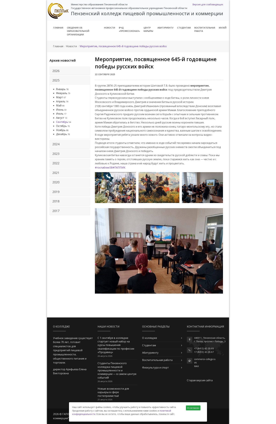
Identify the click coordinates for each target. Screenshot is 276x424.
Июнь (60, 109)
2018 (55, 201)
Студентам (184, 27)
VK (195, 362)
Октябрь (61, 126)
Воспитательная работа (204, 29)
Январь (60, 89)
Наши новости (108, 326)
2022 (55, 163)
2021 (55, 173)
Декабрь (61, 134)
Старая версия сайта (200, 380)
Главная (58, 27)
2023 (55, 154)
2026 (55, 71)
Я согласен (193, 407)
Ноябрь (60, 130)
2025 (55, 80)
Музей (222, 27)
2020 (55, 182)
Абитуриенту (165, 27)
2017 (55, 211)
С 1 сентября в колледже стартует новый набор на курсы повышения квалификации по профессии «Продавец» (116, 345)
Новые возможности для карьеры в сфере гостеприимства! (113, 392)
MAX (196, 366)
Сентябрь (62, 122)
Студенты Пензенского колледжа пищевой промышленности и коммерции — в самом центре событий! (117, 370)
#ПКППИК (118, 167)
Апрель (60, 101)
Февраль (61, 93)
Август (60, 118)
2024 (55, 144)
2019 (55, 192)
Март (59, 97)
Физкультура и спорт (155, 367)
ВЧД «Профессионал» (129, 29)
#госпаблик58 (103, 167)
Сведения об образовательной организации (78, 31)
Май (58, 105)
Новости (109, 27)
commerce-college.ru (204, 359)
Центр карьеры (148, 29)
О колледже (149, 338)
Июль (59, 113)
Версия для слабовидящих (207, 4)
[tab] (70, 71)
